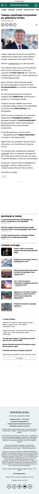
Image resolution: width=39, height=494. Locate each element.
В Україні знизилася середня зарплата (25, 305)
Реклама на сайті (15, 419)
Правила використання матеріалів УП (19, 424)
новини (4, 10)
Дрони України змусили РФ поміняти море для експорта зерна (19, 345)
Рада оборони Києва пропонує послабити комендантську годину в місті (25, 272)
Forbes (4, 176)
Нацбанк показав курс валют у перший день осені (26, 260)
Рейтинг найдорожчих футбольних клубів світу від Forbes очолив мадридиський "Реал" (19, 228)
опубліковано (14, 63)
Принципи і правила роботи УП (20, 426)
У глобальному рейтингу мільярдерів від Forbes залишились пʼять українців (17, 221)
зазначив (5, 153)
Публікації (11, 10)
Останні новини (9, 319)
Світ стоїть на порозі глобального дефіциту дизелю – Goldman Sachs (26, 283)
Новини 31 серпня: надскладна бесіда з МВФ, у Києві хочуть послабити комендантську (18, 324)
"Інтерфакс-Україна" (14, 437)
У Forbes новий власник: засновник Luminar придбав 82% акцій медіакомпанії (18, 236)
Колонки (19, 10)
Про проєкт (25, 419)
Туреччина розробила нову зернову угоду (19, 354)
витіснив (4, 165)
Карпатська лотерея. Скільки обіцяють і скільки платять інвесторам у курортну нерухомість (25, 295)
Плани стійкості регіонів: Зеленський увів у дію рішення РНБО (25, 250)
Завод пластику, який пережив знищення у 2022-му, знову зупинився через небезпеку (19, 332)
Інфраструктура (29, 10)
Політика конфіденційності (19, 421)
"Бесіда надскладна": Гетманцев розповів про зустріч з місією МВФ (19, 339)
